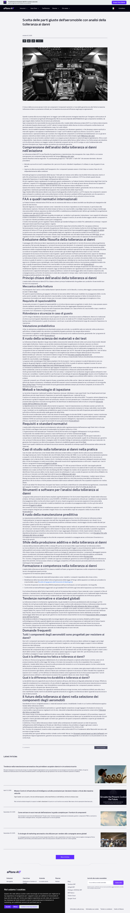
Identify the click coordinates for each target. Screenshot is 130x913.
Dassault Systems (65, 365)
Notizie (57, 881)
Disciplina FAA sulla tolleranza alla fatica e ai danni (81, 606)
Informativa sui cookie (92, 909)
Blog (69, 881)
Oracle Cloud (71, 895)
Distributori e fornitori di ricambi (29, 882)
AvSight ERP (71, 887)
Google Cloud (72, 898)
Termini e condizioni (106, 909)
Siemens (46, 359)
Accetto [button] (8, 906)
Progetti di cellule (50, 463)
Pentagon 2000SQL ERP (75, 890)
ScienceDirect (89, 264)
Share (39, 41)
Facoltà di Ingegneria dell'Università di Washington (55, 582)
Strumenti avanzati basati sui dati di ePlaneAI (88, 733)
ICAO (84, 434)
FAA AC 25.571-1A (89, 487)
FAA (81, 209)
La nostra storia (43, 881)
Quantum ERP (72, 884)
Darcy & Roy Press (29, 384)
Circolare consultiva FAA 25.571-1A (79, 355)
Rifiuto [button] (16, 906)
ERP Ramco (71, 893)
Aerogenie (10, 881)
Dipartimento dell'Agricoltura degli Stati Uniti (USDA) (40, 365)
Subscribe (118, 882)
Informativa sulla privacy (77, 909)
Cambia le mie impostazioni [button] (29, 906)
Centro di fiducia (119, 909)
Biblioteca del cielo (88, 136)
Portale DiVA (83, 374)
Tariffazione (46, 8)
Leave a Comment (100, 747)
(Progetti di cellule (97, 230)
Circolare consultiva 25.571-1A (50, 183)
